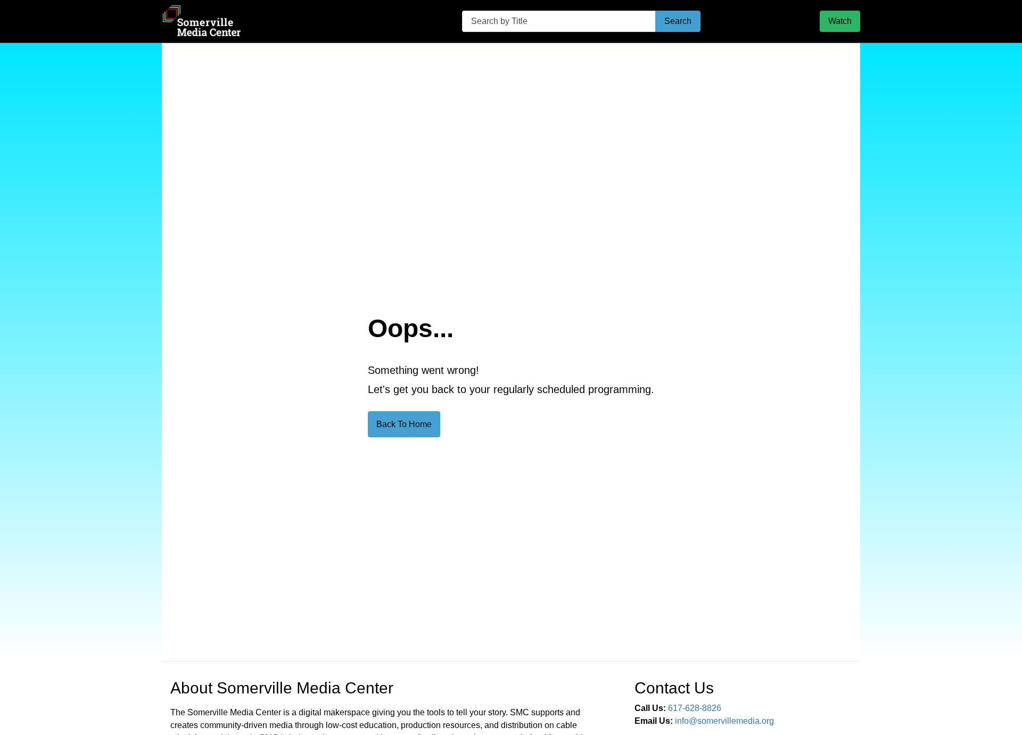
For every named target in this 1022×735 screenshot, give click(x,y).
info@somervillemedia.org (724, 720)
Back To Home (404, 424)
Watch (840, 21)
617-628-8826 (694, 708)
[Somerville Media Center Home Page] (252, 21)
